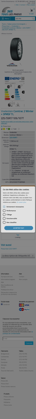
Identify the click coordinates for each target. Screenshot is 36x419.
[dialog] (18, 209)
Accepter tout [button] (18, 228)
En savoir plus (21, 202)
